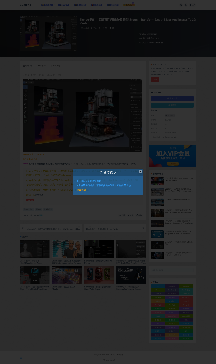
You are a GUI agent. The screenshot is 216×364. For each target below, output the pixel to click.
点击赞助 (81, 190)
